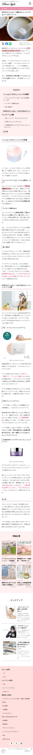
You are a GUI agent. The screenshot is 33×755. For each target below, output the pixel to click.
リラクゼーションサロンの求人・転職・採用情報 (16, 698)
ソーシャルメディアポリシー (11, 731)
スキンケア (13, 8)
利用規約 (5, 724)
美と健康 (4, 8)
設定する (27, 751)
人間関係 (5, 709)
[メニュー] (28, 3)
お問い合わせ (6, 739)
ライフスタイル (7, 713)
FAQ (4, 735)
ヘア (4, 673)
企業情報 (5, 720)
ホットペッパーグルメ (9, 688)
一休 (4, 684)
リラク (4, 677)
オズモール (6, 691)
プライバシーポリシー (9, 728)
